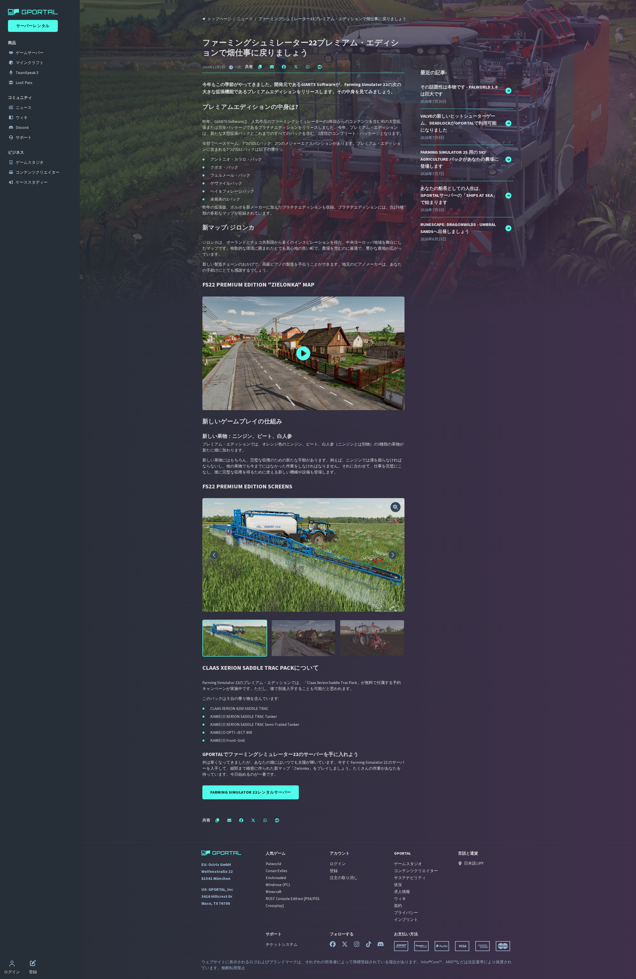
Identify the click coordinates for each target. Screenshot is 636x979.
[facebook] (333, 945)
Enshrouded (276, 878)
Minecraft (274, 892)
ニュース (23, 107)
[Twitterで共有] (296, 67)
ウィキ (21, 117)
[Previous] (214, 555)
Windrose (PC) (278, 885)
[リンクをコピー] (260, 67)
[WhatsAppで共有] (308, 67)
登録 (334, 871)
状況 (398, 885)
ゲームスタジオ (29, 162)
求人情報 (402, 892)
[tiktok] (369, 945)
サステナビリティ (410, 878)
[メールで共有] (272, 67)
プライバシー (406, 912)
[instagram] (357, 945)
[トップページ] (41, 12)
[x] (345, 945)
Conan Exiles (276, 871)
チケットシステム (282, 944)
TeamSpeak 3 (26, 72)
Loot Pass (23, 82)
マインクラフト (29, 63)
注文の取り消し (344, 878)
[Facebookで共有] (284, 67)
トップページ (219, 19)
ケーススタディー (31, 182)
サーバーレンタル (33, 26)
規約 (398, 905)
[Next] (393, 555)
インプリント (406, 919)
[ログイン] (12, 964)
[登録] (33, 964)
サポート (23, 137)
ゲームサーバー (29, 53)
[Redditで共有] (320, 67)
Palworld (273, 864)
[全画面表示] (395, 507)
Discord (21, 127)
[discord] (381, 945)
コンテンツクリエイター (37, 172)
